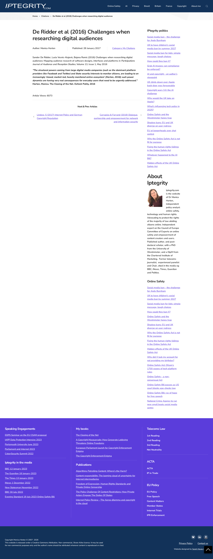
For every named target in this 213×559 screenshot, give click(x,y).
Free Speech (153, 496)
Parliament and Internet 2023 (20, 449)
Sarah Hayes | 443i (200, 549)
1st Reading (153, 435)
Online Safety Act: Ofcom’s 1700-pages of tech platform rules (162, 369)
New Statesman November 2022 (21, 487)
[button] (207, 6)
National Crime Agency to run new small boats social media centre (162, 404)
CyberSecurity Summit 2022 (19, 453)
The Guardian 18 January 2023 (20, 473)
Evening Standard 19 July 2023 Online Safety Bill (30, 496)
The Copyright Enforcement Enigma (94, 455)
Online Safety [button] (113, 6)
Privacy (135, 6)
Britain (158, 6)
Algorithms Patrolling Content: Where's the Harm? (101, 471)
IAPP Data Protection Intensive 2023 (23, 439)
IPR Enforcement (156, 515)
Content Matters (155, 501)
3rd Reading (153, 445)
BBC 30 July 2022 (14, 492)
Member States (155, 505)
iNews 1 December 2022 (17, 482)
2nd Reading (153, 440)
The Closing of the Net (87, 435)
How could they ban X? (158, 61)
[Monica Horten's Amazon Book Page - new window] (206, 537)
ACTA (150, 468)
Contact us (203, 543)
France (169, 6)
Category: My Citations (123, 48)
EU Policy (152, 491)
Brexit (147, 6)
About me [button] (196, 6)
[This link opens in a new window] (193, 537)
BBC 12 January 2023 (16, 468)
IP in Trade (152, 473)
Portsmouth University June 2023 (21, 444)
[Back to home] (28, 6)
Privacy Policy (186, 543)
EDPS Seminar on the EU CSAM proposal (26, 435)
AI (126, 6)
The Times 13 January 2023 (19, 478)
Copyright (181, 6)
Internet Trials (154, 510)
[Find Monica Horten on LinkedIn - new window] (199, 537)
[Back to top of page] (208, 549)
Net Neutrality (154, 449)
